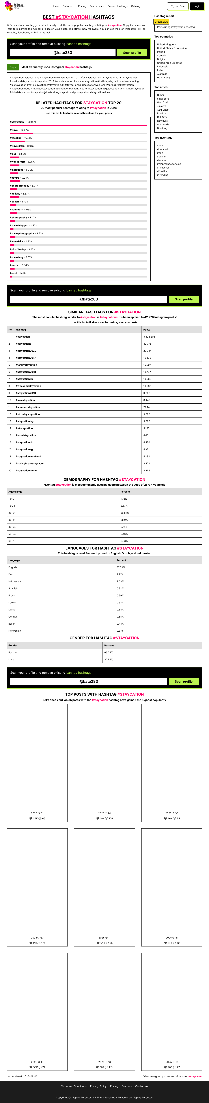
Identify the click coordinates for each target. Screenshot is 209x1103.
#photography (18, 217)
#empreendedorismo (169, 163)
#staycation (17, 121)
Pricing (82, 6)
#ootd (13, 273)
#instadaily (16, 241)
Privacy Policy (98, 1086)
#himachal (163, 167)
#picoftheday (18, 249)
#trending (162, 174)
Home (55, 6)
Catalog (135, 6)
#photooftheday (19, 185)
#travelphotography (22, 233)
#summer (16, 209)
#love (13, 153)
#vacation (16, 137)
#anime (161, 156)
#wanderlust (17, 161)
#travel (14, 129)
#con (160, 152)
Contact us (141, 1086)
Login (197, 6)
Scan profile (132, 53)
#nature (14, 177)
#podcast (162, 149)
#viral (160, 145)
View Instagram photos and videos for (172, 1076)
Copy (13, 67)
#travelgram (17, 145)
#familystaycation (26, 364)
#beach (14, 201)
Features (127, 1086)
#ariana (161, 160)
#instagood (16, 169)
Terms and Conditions (73, 1086)
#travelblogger (19, 225)
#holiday (15, 193)
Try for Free (178, 6)
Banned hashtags (117, 6)
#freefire (162, 171)
